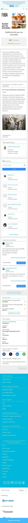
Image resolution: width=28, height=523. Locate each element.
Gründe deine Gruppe (7, 389)
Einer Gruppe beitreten (7, 392)
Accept (11, 6)
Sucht (3, 445)
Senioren (4, 474)
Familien (4, 462)
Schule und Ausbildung (7, 460)
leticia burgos (9, 243)
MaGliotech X (11, 175)
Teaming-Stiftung (6, 379)
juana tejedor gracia (11, 268)
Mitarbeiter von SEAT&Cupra (9, 435)
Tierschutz (4, 454)
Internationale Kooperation (8, 451)
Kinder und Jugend (6, 465)
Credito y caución (6, 432)
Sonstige (4, 477)
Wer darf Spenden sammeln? (9, 395)
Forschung (4, 471)
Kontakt (4, 408)
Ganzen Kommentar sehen (18, 257)
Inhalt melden (22, 368)
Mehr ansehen (14, 234)
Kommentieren (21, 263)
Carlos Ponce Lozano (13, 184)
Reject (17, 6)
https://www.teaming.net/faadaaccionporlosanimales (13, 362)
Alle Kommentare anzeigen (14, 292)
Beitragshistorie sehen (14, 313)
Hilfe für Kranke (6, 448)
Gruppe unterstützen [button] (14, 520)
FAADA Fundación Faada (14, 146)
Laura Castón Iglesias (13, 224)
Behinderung (5, 457)
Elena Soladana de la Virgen (14, 204)
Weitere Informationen (17, 4)
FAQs (3, 403)
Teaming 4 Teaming (7, 419)
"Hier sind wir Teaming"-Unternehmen (11, 416)
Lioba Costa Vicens (12, 194)
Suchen (14, 169)
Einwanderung (5, 468)
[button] (12, 130)
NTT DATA (5, 429)
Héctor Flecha (11, 214)
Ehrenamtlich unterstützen (8, 422)
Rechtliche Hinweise (7, 406)
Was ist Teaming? (6, 382)
